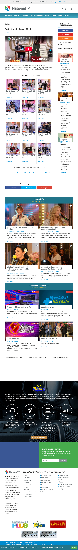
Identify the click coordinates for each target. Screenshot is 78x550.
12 (33, 172)
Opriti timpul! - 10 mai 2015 (44, 135)
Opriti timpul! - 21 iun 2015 (44, 92)
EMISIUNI (53, 15)
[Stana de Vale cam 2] (48, 534)
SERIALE (47, 15)
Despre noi (27, 478)
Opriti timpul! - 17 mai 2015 (28, 135)
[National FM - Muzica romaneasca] (39, 524)
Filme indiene (45, 478)
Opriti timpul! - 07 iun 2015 (28, 113)
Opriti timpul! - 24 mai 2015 (12, 135)
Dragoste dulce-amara (64, 60)
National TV (32, 542)
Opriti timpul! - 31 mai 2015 (44, 113)
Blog (47, 418)
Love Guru (24, 2)
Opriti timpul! (17, 19)
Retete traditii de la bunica (46, 490)
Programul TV (57, 2)
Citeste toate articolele (39, 437)
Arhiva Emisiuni (28, 496)
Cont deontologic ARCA (63, 478)
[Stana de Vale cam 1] (29, 534)
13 (37, 172)
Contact (61, 482)
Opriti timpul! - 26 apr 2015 (28, 156)
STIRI (68, 15)
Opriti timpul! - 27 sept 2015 (12, 92)
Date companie (67, 2)
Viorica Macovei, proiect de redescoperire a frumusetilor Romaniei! (18, 269)
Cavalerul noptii (63, 99)
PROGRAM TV (17, 15)
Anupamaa (64, 140)
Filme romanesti (46, 482)
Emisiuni (11, 19)
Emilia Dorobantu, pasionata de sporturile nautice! (53, 228)
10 (25, 172)
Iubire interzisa (13, 339)
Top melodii (66, 418)
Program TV (27, 480)
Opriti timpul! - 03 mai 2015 (12, 156)
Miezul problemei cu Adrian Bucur (20, 307)
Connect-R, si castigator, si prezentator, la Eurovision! (51, 268)
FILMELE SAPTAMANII (37, 15)
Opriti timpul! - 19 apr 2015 (44, 156)
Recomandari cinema (47, 485)
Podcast (30, 418)
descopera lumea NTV (39, 201)
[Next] (49, 172)
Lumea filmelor (45, 487)
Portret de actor (46, 475)
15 (46, 172)
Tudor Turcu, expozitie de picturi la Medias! (20, 228)
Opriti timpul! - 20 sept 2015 (28, 92)
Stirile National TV (29, 494)
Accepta (74, 547)
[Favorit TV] (58, 524)
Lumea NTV (27, 482)
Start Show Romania (19, 231)
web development (53, 544)
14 (41, 172)
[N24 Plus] (20, 524)
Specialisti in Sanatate (49, 307)
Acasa (6, 19)
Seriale (26, 487)
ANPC (61, 489)
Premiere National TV (30, 492)
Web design (44, 544)
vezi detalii (63, 90)
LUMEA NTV (26, 15)
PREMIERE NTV (61, 15)
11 (29, 172)
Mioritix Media (62, 544)
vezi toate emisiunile (38, 287)
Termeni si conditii (64, 486)
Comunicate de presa (65, 484)
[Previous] (7, 172)
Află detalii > (59, 547)
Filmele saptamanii (29, 485)
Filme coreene (45, 480)
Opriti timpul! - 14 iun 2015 (12, 113)
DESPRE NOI (8, 15)
